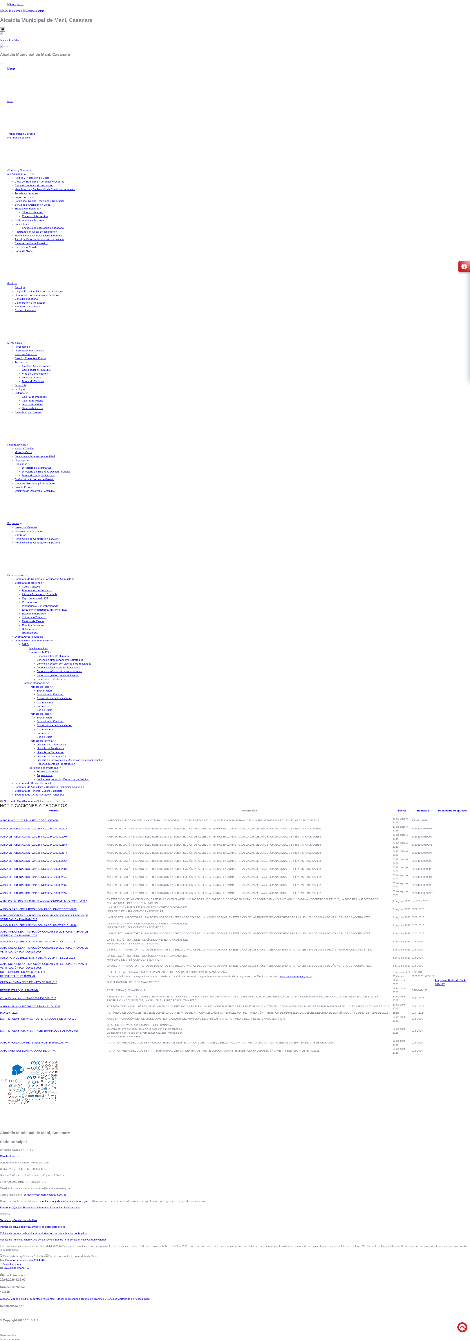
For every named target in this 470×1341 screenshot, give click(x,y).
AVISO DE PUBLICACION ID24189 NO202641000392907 (33, 836)
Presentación (22, 346)
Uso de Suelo (44, 709)
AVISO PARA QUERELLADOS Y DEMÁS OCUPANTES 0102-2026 (38, 925)
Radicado (423, 810)
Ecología (20, 389)
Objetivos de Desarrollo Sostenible (35, 490)
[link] (235, 4)
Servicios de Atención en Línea (32, 204)
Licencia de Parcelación (50, 752)
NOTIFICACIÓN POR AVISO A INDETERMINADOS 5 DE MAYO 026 (39, 1030)
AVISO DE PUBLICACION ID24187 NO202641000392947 (33, 876)
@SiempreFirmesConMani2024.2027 (25, 1260)
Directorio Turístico (33, 381)
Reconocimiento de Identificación (56, 763)
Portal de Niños (23, 250)
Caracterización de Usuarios (31, 243)
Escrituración (44, 690)
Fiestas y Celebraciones (36, 365)
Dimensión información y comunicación (59, 671)
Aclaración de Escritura (50, 694)
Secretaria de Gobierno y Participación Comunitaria (44, 578)
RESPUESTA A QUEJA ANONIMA (19, 990)
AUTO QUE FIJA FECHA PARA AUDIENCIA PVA (27, 1050)
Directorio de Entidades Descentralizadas (46, 471)
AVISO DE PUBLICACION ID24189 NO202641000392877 (33, 852)
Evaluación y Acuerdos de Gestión (34, 479)
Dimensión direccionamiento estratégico (60, 659)
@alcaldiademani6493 (17, 1267)
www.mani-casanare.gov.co (296, 976)
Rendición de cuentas (27, 306)
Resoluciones (30, 632)
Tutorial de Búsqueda (67, 1298)
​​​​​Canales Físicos (9, 1156)
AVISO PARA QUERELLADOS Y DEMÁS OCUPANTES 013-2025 (37, 957)
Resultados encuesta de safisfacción (36, 231)
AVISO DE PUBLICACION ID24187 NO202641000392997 (33, 893)
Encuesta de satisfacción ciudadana (43, 227)
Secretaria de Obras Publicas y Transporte (39, 794)
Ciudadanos (30, 801)
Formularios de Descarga (37, 590)
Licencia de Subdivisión (50, 748)
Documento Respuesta (452, 810)
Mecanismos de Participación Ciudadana (38, 235)
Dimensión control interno (51, 679)
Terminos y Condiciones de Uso (18, 1220)
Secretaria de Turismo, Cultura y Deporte (38, 790)
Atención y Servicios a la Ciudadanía (19, 172)
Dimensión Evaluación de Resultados (58, 667)
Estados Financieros (34, 613)
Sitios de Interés (31, 377)
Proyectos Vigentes (26, 527)
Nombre (53, 810)
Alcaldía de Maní (13, 801)
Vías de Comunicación (35, 373)
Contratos (20, 534)
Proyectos (13, 523)
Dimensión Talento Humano (53, 655)
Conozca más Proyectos (29, 531)
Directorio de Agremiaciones (38, 475)
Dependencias (15, 575)
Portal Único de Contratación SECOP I (37, 538)
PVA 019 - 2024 (9, 1012)
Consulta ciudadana (26, 298)
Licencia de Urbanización (51, 744)
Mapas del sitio (19, 1298)
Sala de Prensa (23, 487)
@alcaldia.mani (12, 1263)
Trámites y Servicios (26, 193)
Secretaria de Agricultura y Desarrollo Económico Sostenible (49, 786)
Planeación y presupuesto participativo (37, 294)
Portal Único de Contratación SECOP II (37, 542)
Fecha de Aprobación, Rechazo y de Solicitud (63, 779)
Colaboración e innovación (30, 302)
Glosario (5, 1298)
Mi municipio (14, 342)
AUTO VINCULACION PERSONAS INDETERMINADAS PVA (34, 1042)
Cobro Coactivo (31, 586)
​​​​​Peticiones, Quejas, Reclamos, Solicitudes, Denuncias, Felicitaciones (40, 1207)
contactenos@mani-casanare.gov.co (45, 1194)
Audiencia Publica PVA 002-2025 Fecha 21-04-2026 (30, 1006)
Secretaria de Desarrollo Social (33, 783)
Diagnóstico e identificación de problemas (39, 291)
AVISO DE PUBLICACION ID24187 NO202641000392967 (33, 885)
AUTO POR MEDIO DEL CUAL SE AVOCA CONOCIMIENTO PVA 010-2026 (43, 901)
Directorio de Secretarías (36, 467)
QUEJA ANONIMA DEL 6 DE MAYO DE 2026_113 (28, 982)
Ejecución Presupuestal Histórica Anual (44, 609)
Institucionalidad (38, 648)
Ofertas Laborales (32, 212)
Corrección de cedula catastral (54, 698)
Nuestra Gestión (24, 448)
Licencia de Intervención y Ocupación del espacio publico (70, 759)
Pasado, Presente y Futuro (30, 358)
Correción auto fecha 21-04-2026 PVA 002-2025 (28, 998)
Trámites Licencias (47, 771)
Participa (12, 283)
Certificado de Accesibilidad (134, 1298)
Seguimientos (45, 775)
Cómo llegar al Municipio (36, 369)
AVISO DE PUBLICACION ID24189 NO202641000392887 (33, 844)
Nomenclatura (45, 702)
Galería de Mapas (32, 400)
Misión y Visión (23, 452)
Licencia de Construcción (51, 756)
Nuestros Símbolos (26, 354)
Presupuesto (29, 602)
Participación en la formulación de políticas (39, 239)
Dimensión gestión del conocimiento (58, 675)
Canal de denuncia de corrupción (34, 185)
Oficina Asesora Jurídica (29, 636)
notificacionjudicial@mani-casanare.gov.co (66, 1201)
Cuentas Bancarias (33, 625)
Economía (20, 385)
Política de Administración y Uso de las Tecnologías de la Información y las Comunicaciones (53, 1239)
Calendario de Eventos (28, 412)
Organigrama (22, 460)
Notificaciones (30, 628)
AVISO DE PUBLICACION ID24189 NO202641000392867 (33, 860)
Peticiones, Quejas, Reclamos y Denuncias (39, 200)
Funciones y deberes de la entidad (35, 456)
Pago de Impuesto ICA (35, 598)
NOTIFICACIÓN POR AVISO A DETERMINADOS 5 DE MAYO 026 (38, 1018)
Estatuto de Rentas (33, 621)
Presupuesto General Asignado (40, 605)
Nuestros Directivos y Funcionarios (35, 483)
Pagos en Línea (24, 197)
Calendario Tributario (34, 617)
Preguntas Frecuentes (42, 1298)
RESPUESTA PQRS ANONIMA (17, 976)
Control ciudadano (25, 310)
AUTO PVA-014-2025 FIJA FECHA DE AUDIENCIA (29, 820)
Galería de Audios (32, 408)
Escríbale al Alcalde (26, 247)
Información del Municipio (29, 350)
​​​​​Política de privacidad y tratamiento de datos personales (32, 1226)
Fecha (402, 810)
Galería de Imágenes (34, 396)
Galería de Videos (32, 404)
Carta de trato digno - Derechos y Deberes (39, 181)
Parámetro (43, 706)
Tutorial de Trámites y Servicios (99, 1298)
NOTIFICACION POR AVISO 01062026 (23, 971)
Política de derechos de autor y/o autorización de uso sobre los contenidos (43, 1233)
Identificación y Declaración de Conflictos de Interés (45, 189)
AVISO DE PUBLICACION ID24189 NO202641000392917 (33, 828)
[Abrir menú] (53, 814)
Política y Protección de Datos (32, 177)
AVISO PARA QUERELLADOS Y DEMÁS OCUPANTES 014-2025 (37, 941)
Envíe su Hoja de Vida (35, 216)
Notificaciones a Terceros (29, 220)
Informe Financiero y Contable (39, 594)
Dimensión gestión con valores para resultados (64, 663)
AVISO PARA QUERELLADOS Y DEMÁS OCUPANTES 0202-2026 (38, 909)
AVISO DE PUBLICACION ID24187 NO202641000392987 (33, 868)
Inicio (10, 101)
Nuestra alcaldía (16, 444)
